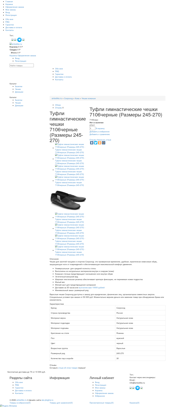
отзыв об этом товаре (68, 367)
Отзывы (58, 107)
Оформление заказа (14, 6)
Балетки (18, 86)
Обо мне (9, 19)
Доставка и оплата (13, 27)
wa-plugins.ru (47, 400)
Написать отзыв (104, 139)
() (20, 402)
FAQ (7, 21)
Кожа (77, 98)
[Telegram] (19, 39)
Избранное (100, 395)
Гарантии (9, 24)
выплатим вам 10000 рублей (92, 287)
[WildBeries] (23, 39)
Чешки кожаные (89, 98)
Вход (7, 12)
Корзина (9, 4)
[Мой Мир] (103, 142)
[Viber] (15, 39)
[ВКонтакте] (91, 142)
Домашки (19, 91)
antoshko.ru (57, 98)
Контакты (9, 30)
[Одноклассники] (99, 142)
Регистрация (11, 15)
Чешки (18, 89)
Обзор (58, 104)
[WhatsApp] (12, 39)
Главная (9, 1)
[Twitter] (95, 142)
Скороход (68, 98)
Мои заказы (10, 9)
